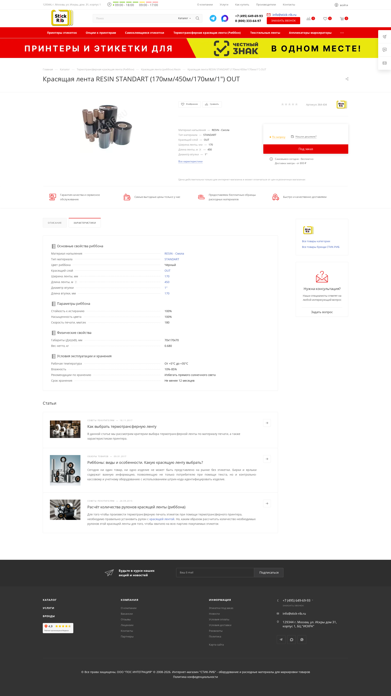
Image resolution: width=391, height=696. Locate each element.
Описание (55, 222)
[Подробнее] (267, 423)
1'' (166, 288)
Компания (129, 600)
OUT (167, 270)
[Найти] (197, 18)
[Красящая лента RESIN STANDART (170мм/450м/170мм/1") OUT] (107, 126)
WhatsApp (302, 639)
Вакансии (127, 613)
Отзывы (126, 619)
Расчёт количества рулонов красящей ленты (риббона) (136, 506)
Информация (220, 600)
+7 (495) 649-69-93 (249, 16)
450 (167, 282)
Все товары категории (316, 241)
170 (167, 276)
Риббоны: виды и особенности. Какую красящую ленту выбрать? (145, 462)
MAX (291, 639)
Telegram (281, 639)
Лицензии (127, 625)
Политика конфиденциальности (195, 677)
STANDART (172, 259)
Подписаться (269, 572)
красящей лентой (161, 519)
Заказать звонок (283, 20)
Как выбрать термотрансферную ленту (121, 426)
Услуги (48, 608)
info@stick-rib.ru (294, 613)
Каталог (50, 600)
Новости (214, 613)
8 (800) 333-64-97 (248, 21)
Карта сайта (216, 644)
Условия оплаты (219, 619)
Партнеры (127, 636)
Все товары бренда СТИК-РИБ (320, 247)
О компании (128, 608)
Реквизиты (216, 631)
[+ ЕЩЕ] (342, 32)
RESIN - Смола (174, 253)
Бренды (49, 616)
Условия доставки (220, 625)
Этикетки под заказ (221, 608)
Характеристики (85, 222)
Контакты (127, 631)
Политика (215, 636)
